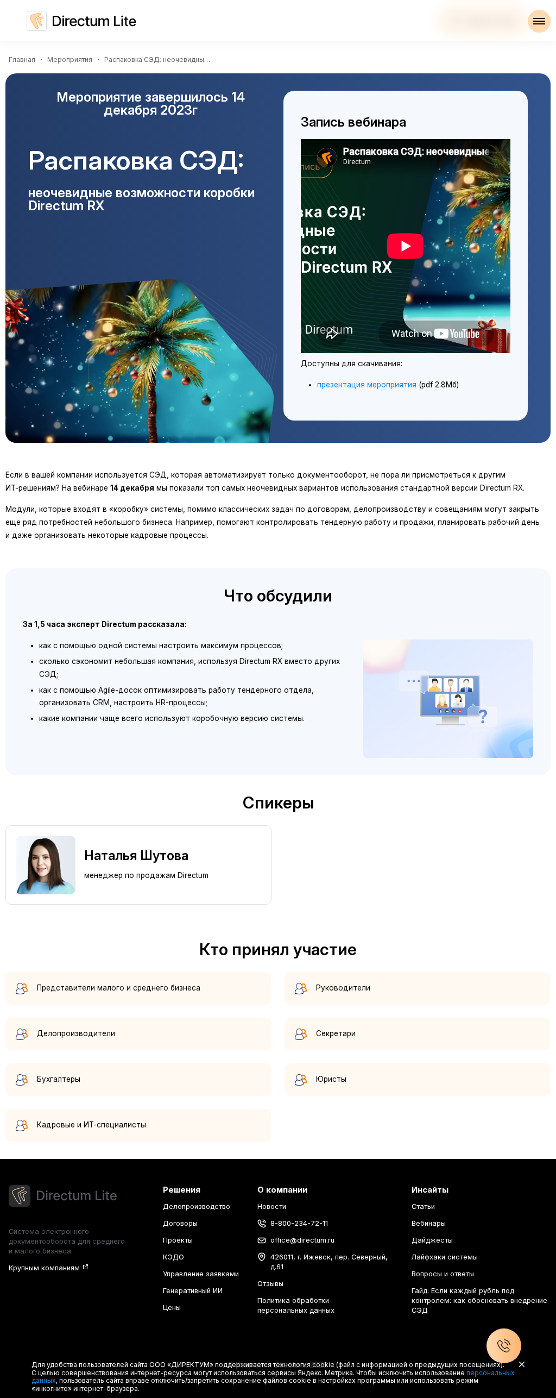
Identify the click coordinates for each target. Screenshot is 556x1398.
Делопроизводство (196, 1206)
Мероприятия (69, 59)
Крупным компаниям (44, 1268)
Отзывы (270, 1284)
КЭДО (173, 1257)
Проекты (178, 1240)
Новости (271, 1206)
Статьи (423, 1206)
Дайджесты (432, 1240)
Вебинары (429, 1223)
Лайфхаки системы (445, 1257)
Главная (22, 59)
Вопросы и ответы (443, 1274)
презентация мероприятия (366, 384)
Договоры (180, 1223)
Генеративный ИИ (193, 1291)
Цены (172, 1307)
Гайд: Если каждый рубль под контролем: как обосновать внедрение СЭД (479, 1300)
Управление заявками (201, 1274)
